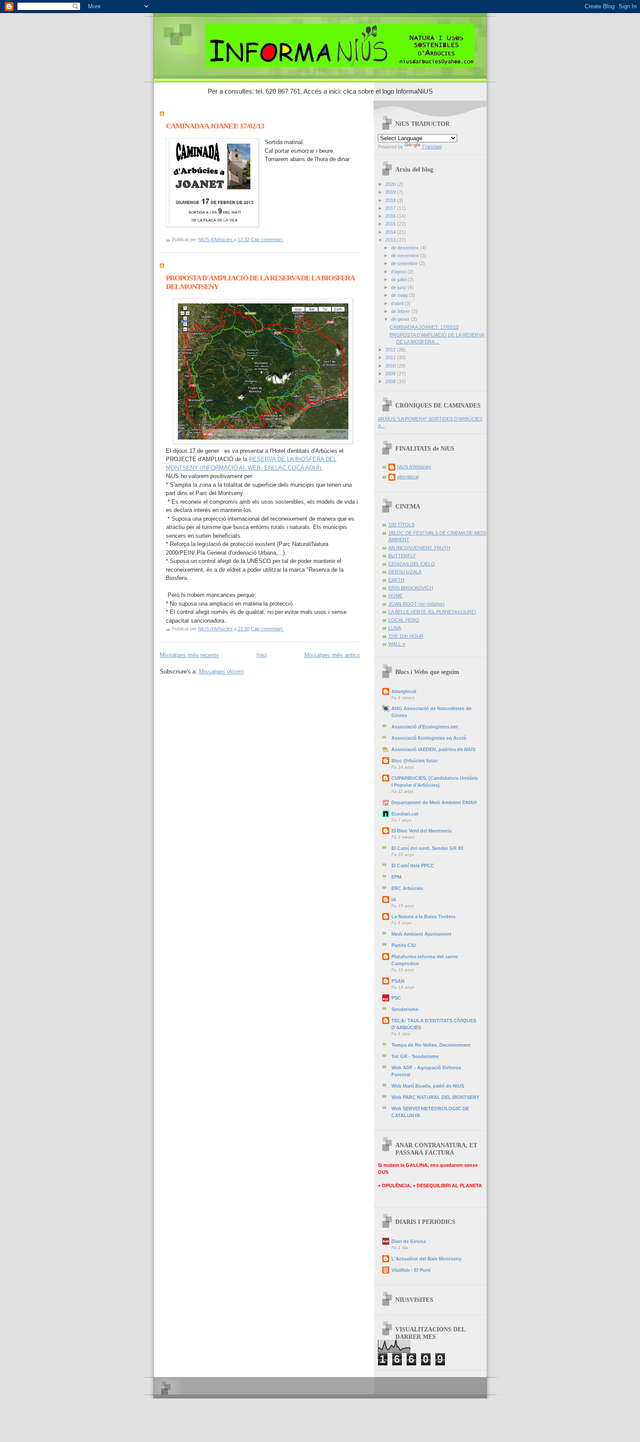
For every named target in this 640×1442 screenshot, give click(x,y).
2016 (391, 216)
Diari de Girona (408, 1241)
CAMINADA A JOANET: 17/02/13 (215, 126)
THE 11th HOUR (406, 636)
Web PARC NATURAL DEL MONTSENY (435, 1097)
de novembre (405, 255)
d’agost (399, 271)
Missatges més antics (332, 655)
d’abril (397, 303)
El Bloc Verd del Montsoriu (421, 830)
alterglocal (407, 476)
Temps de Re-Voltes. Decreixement (431, 1045)
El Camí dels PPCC (412, 865)
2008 (391, 381)
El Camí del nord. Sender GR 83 (427, 848)
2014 (391, 232)
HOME (395, 595)
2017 (391, 208)
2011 (391, 357)
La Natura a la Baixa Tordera (423, 916)
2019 (391, 192)
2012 (391, 349)
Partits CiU (403, 945)
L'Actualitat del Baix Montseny (426, 1258)
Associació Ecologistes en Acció (428, 738)
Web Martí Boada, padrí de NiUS (427, 1085)
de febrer (401, 311)
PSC (396, 998)
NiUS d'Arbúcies (414, 466)
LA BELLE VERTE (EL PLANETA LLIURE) (432, 611)
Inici (261, 655)
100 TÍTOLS (401, 524)
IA (393, 899)
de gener (401, 319)
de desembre (405, 247)
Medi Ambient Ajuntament (421, 934)
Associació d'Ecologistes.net (424, 726)
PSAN (397, 981)
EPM (396, 876)
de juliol (399, 279)
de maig (400, 295)
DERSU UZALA (404, 571)
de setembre (405, 263)
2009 (391, 373)
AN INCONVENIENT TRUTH (419, 547)
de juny (399, 287)
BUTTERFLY (402, 555)
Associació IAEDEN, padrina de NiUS (433, 749)
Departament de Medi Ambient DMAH (434, 802)
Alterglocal (403, 691)
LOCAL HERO (403, 620)
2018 (391, 200)
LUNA (394, 627)
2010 (391, 365)
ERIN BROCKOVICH (410, 587)
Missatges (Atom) (221, 671)
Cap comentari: (267, 239)
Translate (432, 146)
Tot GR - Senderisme (415, 1056)
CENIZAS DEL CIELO (411, 563)
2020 (391, 184)
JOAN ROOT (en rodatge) (416, 603)
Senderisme (404, 1009)
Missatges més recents (189, 655)
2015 (391, 223)
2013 (391, 240)
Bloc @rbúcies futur (414, 760)
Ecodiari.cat (404, 813)
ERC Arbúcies (407, 888)
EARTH (396, 580)
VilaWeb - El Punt (411, 1270)
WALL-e (396, 644)
